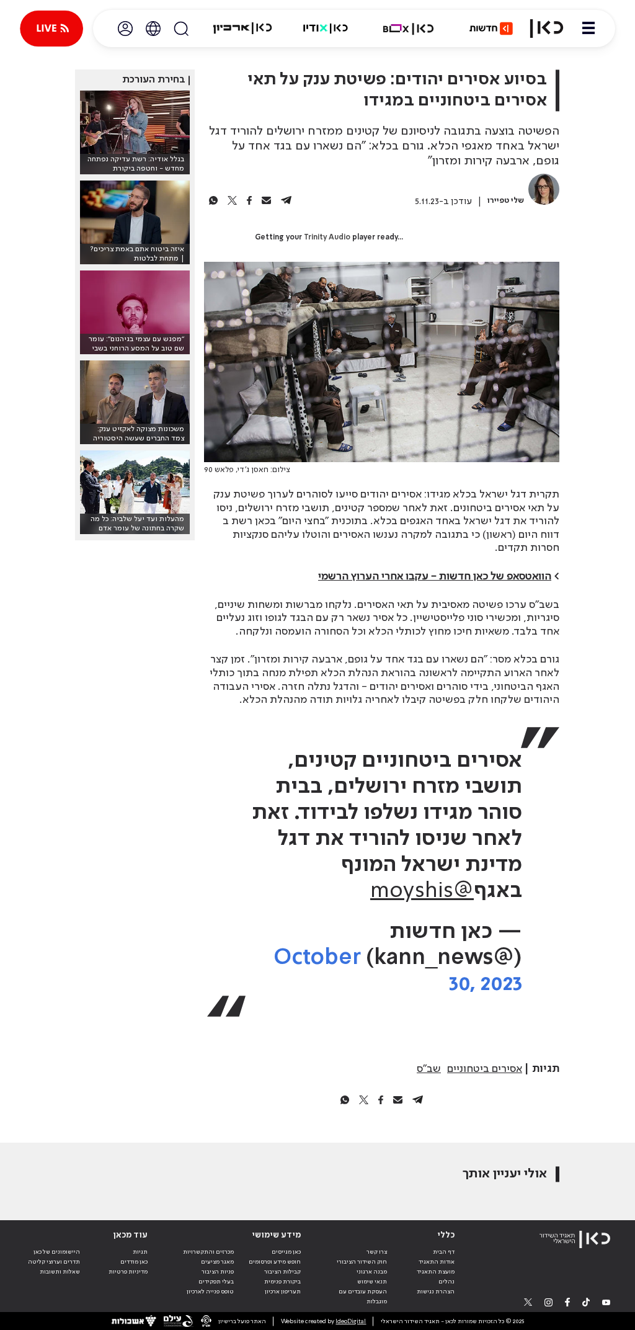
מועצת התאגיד (436, 1272)
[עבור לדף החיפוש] (181, 28)
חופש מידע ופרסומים (275, 1262)
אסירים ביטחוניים (484, 1068)
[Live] (51, 28)
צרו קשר (376, 1252)
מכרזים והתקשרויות (208, 1252)
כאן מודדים (134, 1262)
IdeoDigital (350, 1321)
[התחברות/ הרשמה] (125, 28)
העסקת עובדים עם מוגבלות (363, 1296)
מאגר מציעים (217, 1262)
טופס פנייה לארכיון (210, 1291)
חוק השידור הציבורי (362, 1262)
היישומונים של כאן (56, 1252)
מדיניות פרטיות (128, 1272)
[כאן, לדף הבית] (547, 28)
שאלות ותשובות (60, 1272)
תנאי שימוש (372, 1282)
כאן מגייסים (286, 1252)
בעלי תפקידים (216, 1282)
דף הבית (444, 1252)
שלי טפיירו (505, 201)
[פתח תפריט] (588, 28)
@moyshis (422, 891)
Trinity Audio (327, 237)
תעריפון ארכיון (283, 1291)
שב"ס (429, 1068)
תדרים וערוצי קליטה (54, 1262)
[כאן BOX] (409, 28)
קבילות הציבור (282, 1272)
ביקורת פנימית (282, 1282)
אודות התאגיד (437, 1262)
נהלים (446, 1282)
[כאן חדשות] (491, 28)
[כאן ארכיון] (242, 28)
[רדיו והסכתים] (325, 28)
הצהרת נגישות (436, 1291)
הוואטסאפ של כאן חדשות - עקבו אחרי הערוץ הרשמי (434, 576)
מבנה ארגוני (372, 1272)
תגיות (140, 1252)
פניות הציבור (218, 1272)
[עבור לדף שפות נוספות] (153, 28)
